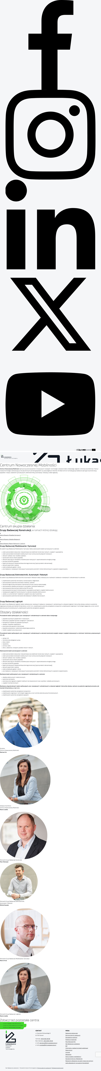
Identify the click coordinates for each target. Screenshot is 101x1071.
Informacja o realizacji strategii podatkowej (76, 1048)
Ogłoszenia (68, 1054)
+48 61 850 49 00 (48, 1041)
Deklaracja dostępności (71, 1033)
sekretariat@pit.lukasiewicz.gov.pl (48, 1043)
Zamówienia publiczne (71, 1037)
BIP (66, 1046)
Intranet (67, 1052)
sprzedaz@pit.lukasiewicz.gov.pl (47, 1045)
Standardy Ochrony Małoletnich (73, 1058)
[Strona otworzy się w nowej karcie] (77, 449)
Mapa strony (68, 1050)
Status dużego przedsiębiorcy (73, 1056)
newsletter (89, 449)
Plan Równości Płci (70, 1041)
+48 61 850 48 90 (45, 1038)
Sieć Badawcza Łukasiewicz (72, 1044)
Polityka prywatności (70, 1039)
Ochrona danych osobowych (72, 1035)
